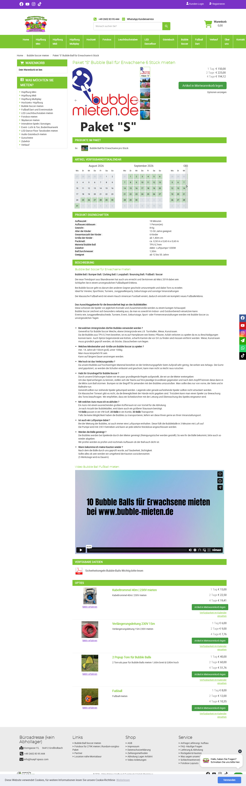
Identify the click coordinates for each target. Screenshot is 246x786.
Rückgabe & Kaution (191, 753)
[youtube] (27, 5)
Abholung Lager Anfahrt (140, 756)
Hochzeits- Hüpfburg (32, 102)
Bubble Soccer (184, 41)
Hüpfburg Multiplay (75, 41)
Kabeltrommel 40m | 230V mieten (134, 590)
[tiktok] (39, 5)
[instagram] (33, 5)
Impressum (133, 746)
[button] (75, 100)
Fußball (117, 691)
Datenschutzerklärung (139, 749)
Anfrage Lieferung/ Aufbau (195, 743)
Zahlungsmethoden (138, 753)
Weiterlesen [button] (123, 780)
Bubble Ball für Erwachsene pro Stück (109, 148)
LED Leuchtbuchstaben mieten (37, 113)
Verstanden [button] (229, 779)
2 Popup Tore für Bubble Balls (131, 657)
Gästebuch (168, 39)
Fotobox (107, 39)
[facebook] (21, 5)
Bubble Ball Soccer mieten (87, 743)
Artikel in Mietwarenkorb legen (202, 85)
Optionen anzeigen (217, 92)
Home (26, 39)
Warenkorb (220, 21)
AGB (130, 743)
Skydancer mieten (30, 120)
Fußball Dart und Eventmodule (37, 109)
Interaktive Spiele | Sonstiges (36, 123)
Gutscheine (27, 137)
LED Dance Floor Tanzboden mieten (39, 130)
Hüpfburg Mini (41, 41)
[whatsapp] (242, 348)
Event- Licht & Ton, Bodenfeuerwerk (39, 127)
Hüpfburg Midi (58, 41)
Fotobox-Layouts (189, 763)
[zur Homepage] (36, 24)
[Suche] (166, 26)
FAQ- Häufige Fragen (191, 746)
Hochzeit (91, 39)
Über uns (227, 41)
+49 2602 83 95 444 (34, 753)
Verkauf (214, 39)
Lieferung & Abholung (192, 749)
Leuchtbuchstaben (128, 39)
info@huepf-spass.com (36, 759)
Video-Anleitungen (137, 759)
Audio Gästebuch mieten (34, 134)
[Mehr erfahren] (89, 595)
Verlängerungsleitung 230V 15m (133, 624)
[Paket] (105, 100)
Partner (78, 753)
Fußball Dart (199, 41)
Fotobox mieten (29, 116)
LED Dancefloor (150, 41)
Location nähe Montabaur (88, 756)
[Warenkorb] (208, 24)
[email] (242, 341)
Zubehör (25, 141)
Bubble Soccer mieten (38, 55)
